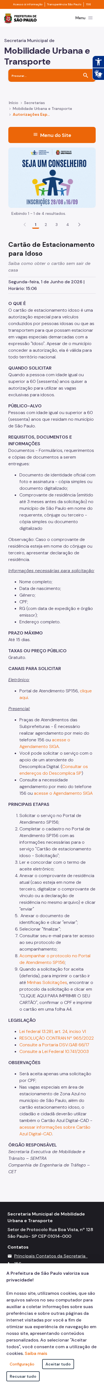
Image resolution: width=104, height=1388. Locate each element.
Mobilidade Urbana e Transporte (42, 108)
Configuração (22, 1364)
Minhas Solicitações (47, 982)
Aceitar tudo (58, 1364)
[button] (79, 224)
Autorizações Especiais (31, 114)
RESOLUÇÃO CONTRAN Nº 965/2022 (56, 1038)
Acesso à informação (27, 4)
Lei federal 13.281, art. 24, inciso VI (53, 1031)
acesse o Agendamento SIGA (63, 793)
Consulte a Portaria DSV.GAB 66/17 (54, 1045)
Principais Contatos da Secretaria (49, 1256)
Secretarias (34, 102)
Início (13, 102)
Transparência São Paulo (64, 4)
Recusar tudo (23, 1376)
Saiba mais (36, 1353)
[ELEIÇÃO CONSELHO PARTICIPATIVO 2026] (52, 177)
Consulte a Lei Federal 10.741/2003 (54, 1051)
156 (88, 4)
